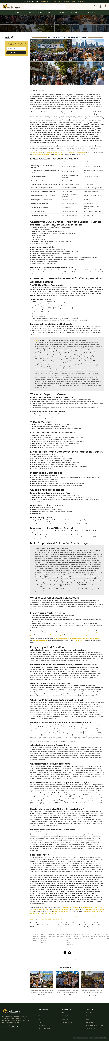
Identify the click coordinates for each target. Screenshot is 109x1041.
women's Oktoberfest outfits (77, 638)
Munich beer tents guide (61, 911)
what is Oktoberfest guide (70, 907)
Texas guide (58, 154)
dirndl (66, 638)
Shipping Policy (66, 1016)
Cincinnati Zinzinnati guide (77, 152)
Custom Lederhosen (44, 1028)
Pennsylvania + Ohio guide (41, 154)
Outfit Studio (75, 12)
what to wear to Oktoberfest (86, 631)
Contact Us (89, 1016)
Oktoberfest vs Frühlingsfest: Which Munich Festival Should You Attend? (42, 991)
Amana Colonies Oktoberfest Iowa (37, 937)
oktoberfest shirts (93, 638)
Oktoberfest (88, 12)
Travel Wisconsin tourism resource (52, 919)
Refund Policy (66, 1019)
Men (39, 1013)
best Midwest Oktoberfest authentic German (45, 938)
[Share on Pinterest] (69, 952)
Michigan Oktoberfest (101, 935)
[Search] (26, 7)
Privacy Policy (66, 1013)
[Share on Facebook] (65, 952)
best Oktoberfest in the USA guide (55, 152)
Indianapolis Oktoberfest (85, 935)
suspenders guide (84, 635)
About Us (88, 1013)
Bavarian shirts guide (57, 635)
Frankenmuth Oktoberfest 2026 (61, 936)
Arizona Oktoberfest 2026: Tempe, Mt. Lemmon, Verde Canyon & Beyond (93, 992)
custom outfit (79, 640)
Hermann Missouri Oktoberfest (77, 936)
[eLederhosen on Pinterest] (12, 1026)
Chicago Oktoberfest (53, 935)
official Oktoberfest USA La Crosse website (64, 917)
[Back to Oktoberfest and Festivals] (67, 960)
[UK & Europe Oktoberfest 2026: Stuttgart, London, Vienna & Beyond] (76, 960)
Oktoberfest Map (91, 1028)
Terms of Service (67, 1022)
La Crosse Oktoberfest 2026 (93, 936)
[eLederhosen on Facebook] (4, 1026)
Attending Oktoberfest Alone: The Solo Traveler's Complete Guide (67, 991)
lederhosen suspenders (40, 640)
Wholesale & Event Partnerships (95, 1025)
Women (39, 12)
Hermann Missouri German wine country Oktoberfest (69, 939)
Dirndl (30, 12)
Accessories (60, 12)
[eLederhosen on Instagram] (8, 1026)
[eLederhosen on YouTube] (17, 1026)
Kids (49, 12)
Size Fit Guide (90, 1022)
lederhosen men (59, 638)
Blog (87, 1019)
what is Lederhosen (68, 631)
